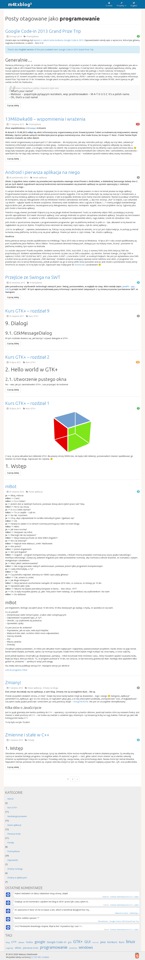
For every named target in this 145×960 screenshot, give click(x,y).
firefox (29, 942)
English (134, 5)
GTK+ (78, 941)
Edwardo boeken (121, 913)
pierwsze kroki (30, 947)
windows (86, 947)
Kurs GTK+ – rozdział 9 (27, 310)
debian (21, 942)
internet (95, 942)
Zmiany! (13, 682)
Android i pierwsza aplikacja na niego (42, 172)
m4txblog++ (134, 913)
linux (130, 941)
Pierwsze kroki (14, 833)
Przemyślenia (32, 36)
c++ (14, 941)
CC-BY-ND (36, 957)
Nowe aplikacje (40, 177)
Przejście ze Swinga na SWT (32, 277)
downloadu (80, 264)
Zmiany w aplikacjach (17, 877)
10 (138, 362)
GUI (87, 941)
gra (69, 942)
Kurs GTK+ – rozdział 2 (27, 357)
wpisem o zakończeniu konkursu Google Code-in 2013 (58, 40)
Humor (10, 798)
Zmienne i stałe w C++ (27, 734)
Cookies (45, 957)
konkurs (112, 942)
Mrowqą (31, 128)
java (102, 942)
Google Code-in (56, 942)
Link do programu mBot (16, 670)
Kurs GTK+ (34, 316)
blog (8, 942)
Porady (31, 740)
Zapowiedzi (12, 860)
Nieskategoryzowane (17, 816)
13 (138, 124)
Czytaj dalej (13, 105)
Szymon (105, 897)
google (40, 941)
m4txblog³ (20, 4)
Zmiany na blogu (50, 688)
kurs (121, 942)
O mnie (109, 5)
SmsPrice (73, 948)
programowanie (53, 947)
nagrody (9, 948)
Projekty (121, 5)
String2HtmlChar (80, 701)
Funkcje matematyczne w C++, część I (124, 897)
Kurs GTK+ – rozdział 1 (27, 403)
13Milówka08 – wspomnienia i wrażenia (45, 118)
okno (18, 947)
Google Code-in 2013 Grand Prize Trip (43, 31)
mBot (11, 486)
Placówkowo (103, 921)
